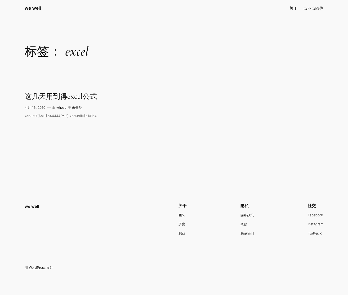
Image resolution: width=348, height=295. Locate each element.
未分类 (77, 107)
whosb (61, 107)
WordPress (37, 267)
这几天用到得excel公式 (61, 97)
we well (33, 8)
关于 (294, 8)
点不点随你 (313, 8)
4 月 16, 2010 (35, 107)
